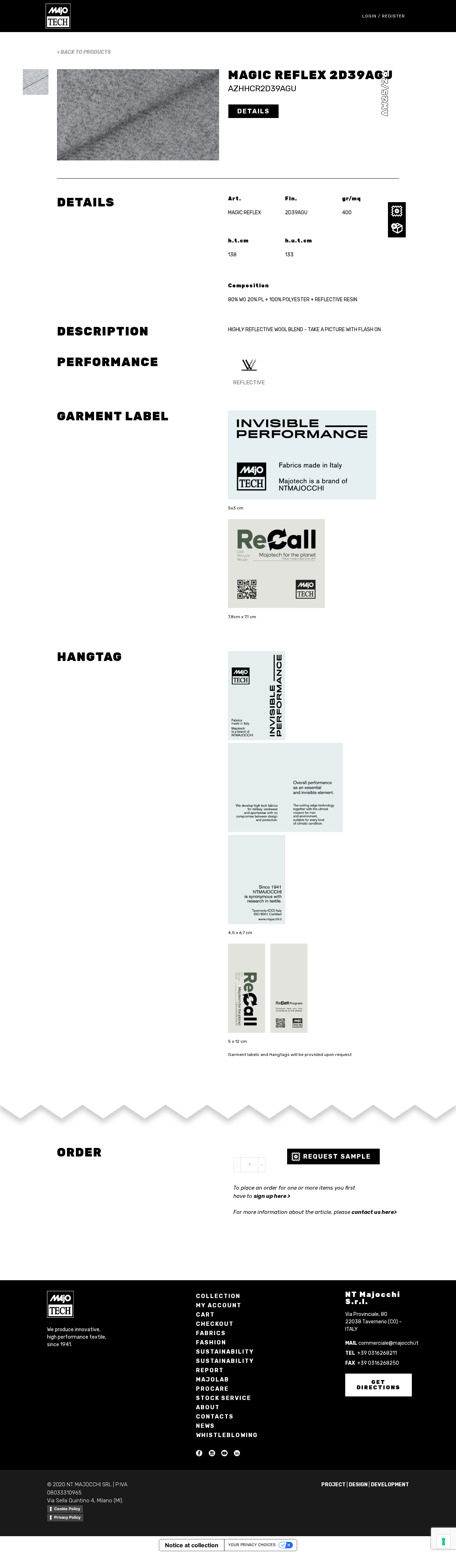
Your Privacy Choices (251, 1545)
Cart (205, 1314)
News (205, 1425)
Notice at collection (191, 1545)
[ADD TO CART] (397, 228)
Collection (218, 1296)
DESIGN (358, 1485)
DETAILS (253, 111)
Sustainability (225, 1351)
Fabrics (211, 1333)
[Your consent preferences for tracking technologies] (443, 1541)
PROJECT (333, 1485)
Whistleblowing (227, 1435)
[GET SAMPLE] (397, 211)
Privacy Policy (67, 1517)
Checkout (215, 1323)
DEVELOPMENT (390, 1485)
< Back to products (84, 52)
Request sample (337, 1156)
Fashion (211, 1342)
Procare (212, 1388)
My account (219, 1305)
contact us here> (374, 1212)
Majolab (212, 1379)
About (208, 1407)
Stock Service (223, 1398)
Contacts (215, 1416)
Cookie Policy (67, 1508)
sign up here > (272, 1196)
